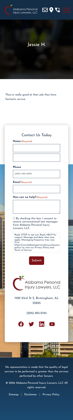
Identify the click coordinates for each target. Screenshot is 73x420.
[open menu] (66, 10)
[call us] (57, 10)
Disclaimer (30, 394)
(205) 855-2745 (36, 313)
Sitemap (14, 394)
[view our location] (51, 10)
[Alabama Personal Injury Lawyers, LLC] (19, 10)
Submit (36, 260)
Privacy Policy (51, 394)
